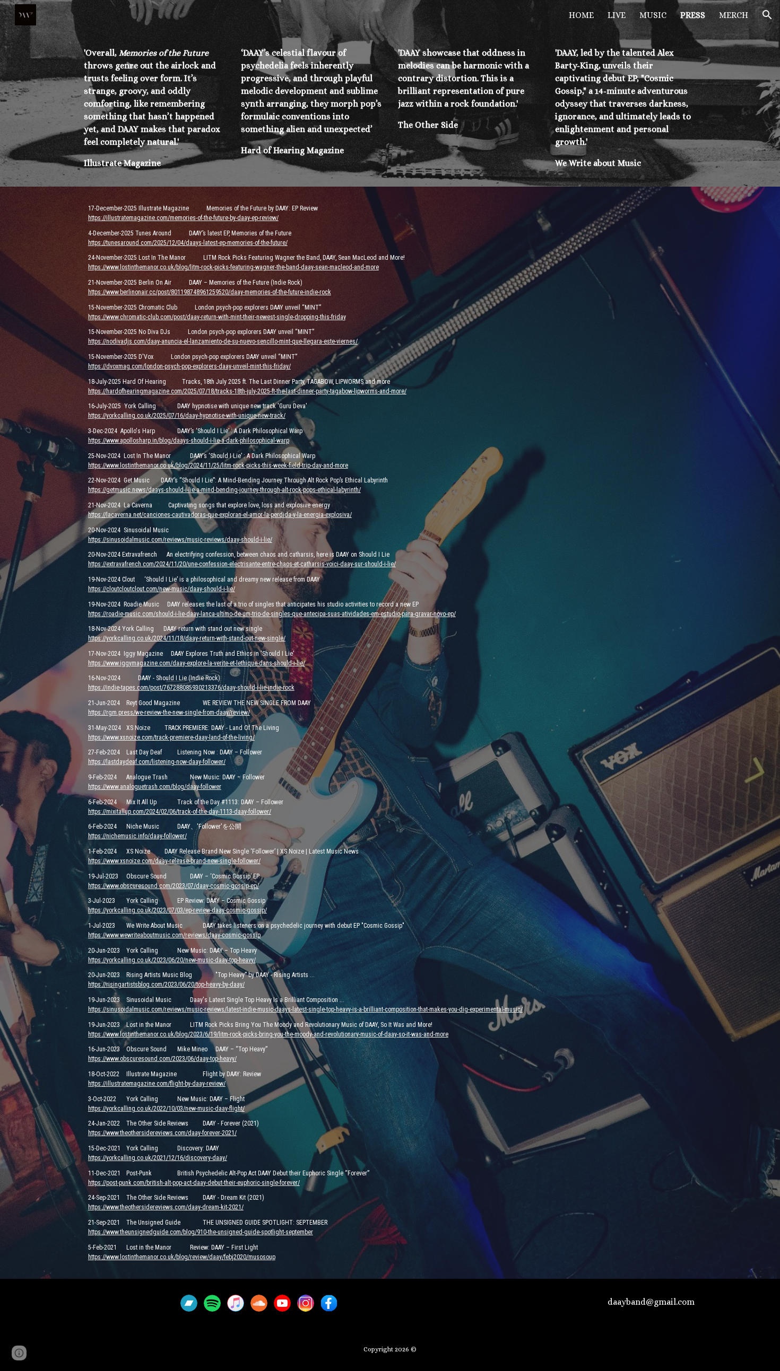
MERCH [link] (733, 15)
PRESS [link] (692, 15)
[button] (767, 15)
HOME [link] (581, 15)
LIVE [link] (617, 15)
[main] (154, 108)
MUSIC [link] (652, 15)
